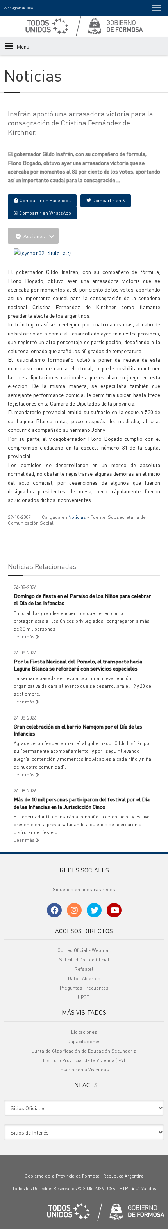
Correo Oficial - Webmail (84, 950)
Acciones (34, 235)
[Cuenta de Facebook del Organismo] (54, 910)
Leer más (25, 637)
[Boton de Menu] (156, 8)
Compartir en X (108, 200)
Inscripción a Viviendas (84, 1070)
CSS (111, 1188)
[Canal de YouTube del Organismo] (114, 910)
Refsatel (84, 969)
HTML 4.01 (130, 1188)
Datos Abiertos (84, 978)
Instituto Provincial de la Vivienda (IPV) (84, 1060)
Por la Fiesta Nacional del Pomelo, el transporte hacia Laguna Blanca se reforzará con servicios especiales (78, 665)
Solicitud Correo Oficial (84, 960)
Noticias (77, 517)
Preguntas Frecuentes (84, 988)
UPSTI (84, 997)
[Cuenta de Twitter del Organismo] (94, 910)
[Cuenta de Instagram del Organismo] (74, 910)
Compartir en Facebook (44, 200)
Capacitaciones (84, 1041)
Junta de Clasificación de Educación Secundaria (84, 1051)
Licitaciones (84, 1032)
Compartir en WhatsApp (44, 213)
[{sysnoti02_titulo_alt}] (42, 252)
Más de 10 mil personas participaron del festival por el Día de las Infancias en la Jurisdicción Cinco (82, 803)
